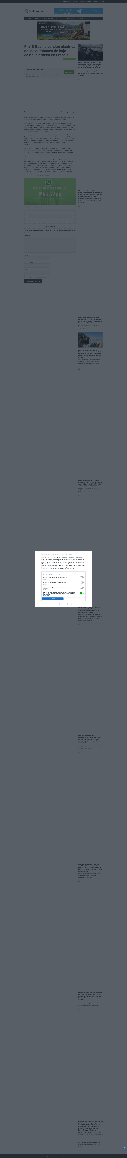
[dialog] (63, 579)
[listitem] (63, 574)
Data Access (63, 604)
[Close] (89, 554)
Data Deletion (55, 604)
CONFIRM (53, 598)
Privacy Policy (72, 604)
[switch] (82, 577)
